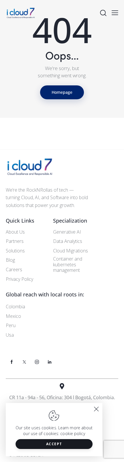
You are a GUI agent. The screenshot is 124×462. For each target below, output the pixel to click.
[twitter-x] (24, 362)
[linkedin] (49, 362)
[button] (115, 12)
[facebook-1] (11, 362)
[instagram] (37, 362)
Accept (54, 443)
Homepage (62, 92)
